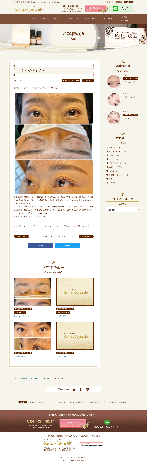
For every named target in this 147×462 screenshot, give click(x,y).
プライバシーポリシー (68, 457)
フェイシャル (114, 155)
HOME (31, 402)
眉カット (20, 312)
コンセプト (23, 18)
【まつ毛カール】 (20, 356)
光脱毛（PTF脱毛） (116, 167)
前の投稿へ (22, 236)
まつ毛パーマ (34, 226)
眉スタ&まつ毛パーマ (21, 316)
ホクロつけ (113, 171)
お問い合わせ (123, 402)
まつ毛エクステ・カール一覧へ (54, 236)
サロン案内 (73, 18)
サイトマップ (82, 457)
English (128, 2)
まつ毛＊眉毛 (61, 316)
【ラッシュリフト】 (130, 82)
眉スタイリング (83, 226)
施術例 (56, 18)
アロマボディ (114, 159)
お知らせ (110, 2)
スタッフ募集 (107, 18)
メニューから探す (40, 18)
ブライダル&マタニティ (117, 163)
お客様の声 (25, 378)
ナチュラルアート (63, 312)
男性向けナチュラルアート (118, 175)
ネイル (111, 178)
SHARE (40, 245)
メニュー (50, 402)
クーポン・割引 (61, 402)
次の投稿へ (86, 236)
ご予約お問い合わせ (124, 19)
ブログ (88, 80)
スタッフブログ (90, 18)
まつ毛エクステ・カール (71, 80)
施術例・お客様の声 (76, 402)
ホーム (16, 378)
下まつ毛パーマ (61, 356)
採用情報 (119, 2)
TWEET (67, 245)
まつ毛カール (20, 226)
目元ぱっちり (68, 226)
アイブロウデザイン (51, 226)
